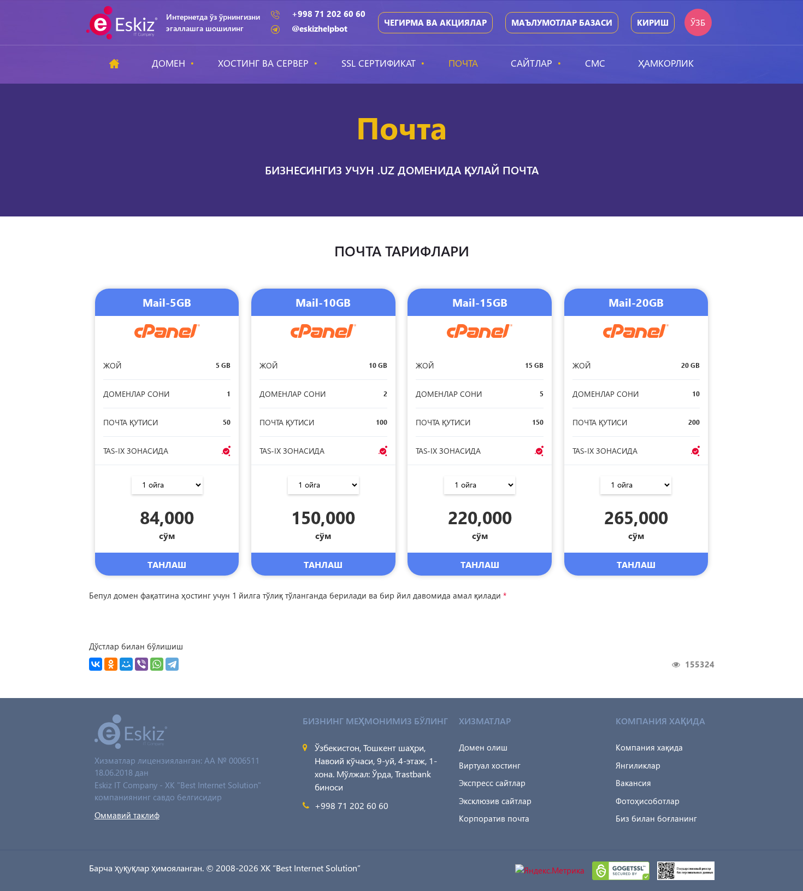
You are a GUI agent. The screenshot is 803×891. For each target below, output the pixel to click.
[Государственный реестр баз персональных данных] (686, 869)
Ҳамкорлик (666, 63)
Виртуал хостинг (490, 765)
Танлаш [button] (166, 564)
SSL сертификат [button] (378, 63)
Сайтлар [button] (531, 63)
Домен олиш (483, 747)
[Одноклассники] (110, 664)
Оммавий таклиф (127, 815)
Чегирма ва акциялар (435, 22)
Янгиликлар (638, 765)
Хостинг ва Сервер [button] (263, 63)
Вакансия (633, 782)
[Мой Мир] (126, 664)
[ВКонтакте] (95, 664)
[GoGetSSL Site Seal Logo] (622, 869)
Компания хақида (649, 747)
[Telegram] (172, 664)
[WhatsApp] (156, 664)
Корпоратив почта (494, 818)
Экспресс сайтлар (492, 782)
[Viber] (141, 664)
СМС (595, 63)
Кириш (653, 22)
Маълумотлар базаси (561, 22)
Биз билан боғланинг (656, 818)
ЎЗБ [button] (697, 22)
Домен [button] (168, 63)
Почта (463, 63)
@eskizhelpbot (319, 28)
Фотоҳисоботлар (648, 800)
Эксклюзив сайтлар (495, 800)
